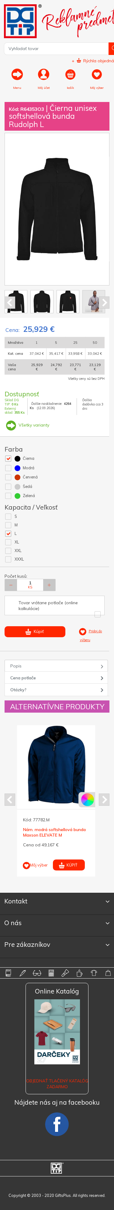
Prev (10, 302)
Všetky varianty (33, 425)
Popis (16, 666)
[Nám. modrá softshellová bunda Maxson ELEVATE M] (56, 765)
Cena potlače (23, 678)
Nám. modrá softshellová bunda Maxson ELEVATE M (54, 832)
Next (104, 302)
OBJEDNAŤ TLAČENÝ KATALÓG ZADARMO (57, 1083)
